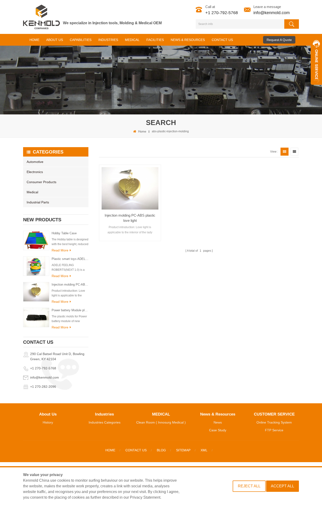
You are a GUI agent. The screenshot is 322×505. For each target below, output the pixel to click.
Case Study (217, 430)
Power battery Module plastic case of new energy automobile (70, 310)
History (48, 422)
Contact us (136, 450)
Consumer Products (41, 182)
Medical (32, 192)
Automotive (35, 162)
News (218, 422)
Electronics (35, 172)
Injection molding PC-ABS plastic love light (70, 284)
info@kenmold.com (271, 12)
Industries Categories (104, 422)
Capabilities (80, 40)
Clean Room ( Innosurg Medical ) (161, 422)
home (142, 131)
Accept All (282, 486)
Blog (161, 450)
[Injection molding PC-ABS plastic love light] (130, 188)
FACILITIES (155, 40)
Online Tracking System (274, 422)
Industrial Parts (38, 202)
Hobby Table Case (64, 233)
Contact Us (222, 40)
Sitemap (183, 450)
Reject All (249, 486)
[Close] (316, 87)
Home (34, 40)
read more (60, 250)
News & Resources (188, 40)
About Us (54, 40)
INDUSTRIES (108, 40)
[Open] (316, 61)
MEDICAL (132, 40)
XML (204, 450)
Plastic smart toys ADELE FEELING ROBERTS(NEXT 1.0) (70, 259)
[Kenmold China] (41, 17)
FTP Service (274, 430)
